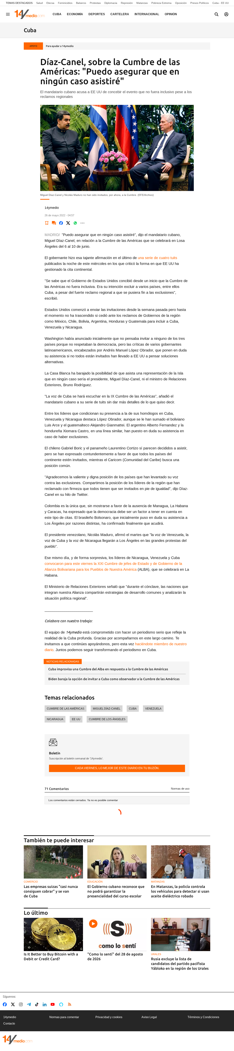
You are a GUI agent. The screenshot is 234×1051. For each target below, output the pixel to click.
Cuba (57, 14)
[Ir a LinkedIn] (45, 1004)
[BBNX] (17, 1039)
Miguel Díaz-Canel (106, 708)
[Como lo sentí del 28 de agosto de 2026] (117, 934)
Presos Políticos (199, 2)
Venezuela (153, 708)
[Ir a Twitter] (13, 1004)
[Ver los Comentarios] (54, 223)
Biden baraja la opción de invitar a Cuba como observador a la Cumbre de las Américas (114, 679)
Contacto (9, 1023)
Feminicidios (65, 2)
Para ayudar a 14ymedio (59, 46)
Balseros (81, 2)
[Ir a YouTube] (53, 1004)
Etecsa (50, 2)
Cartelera (119, 14)
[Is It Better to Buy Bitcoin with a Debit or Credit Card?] (53, 934)
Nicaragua (55, 719)
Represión (127, 2)
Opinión (171, 14)
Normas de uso (180, 788)
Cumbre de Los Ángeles (107, 719)
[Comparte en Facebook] (61, 223)
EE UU (76, 719)
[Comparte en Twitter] (68, 223)
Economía (75, 14)
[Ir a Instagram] (21, 1004)
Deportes (96, 14)
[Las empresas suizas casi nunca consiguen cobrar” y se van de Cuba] (53, 862)
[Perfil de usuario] (226, 14)
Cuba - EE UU (220, 2)
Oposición (181, 2)
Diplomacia (110, 2)
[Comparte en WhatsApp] (75, 223)
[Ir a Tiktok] (37, 1004)
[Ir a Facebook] (5, 1004)
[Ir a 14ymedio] (31, 14)
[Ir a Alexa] (62, 1004)
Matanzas (142, 2)
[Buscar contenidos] (216, 14)
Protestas (95, 2)
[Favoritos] (46, 223)
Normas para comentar (64, 1017)
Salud (39, 2)
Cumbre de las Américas (65, 708)
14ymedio (9, 1017)
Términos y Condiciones (203, 1017)
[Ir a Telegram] (29, 1004)
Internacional (147, 14)
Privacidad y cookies (108, 1017)
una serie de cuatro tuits (157, 258)
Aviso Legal (149, 1017)
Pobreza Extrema (161, 2)
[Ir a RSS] (70, 1004)
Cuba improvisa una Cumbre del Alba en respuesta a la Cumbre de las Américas (108, 669)
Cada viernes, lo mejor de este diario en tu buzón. (117, 768)
